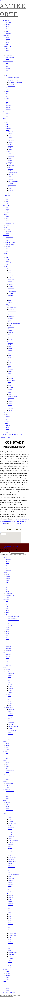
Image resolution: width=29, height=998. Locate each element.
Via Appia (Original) (12, 717)
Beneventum (11, 722)
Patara (9, 920)
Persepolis (8, 656)
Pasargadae (8, 654)
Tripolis (10, 962)
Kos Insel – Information (13, 616)
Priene (9, 927)
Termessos (10, 958)
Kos (6, 614)
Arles (7, 585)
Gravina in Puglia (12, 730)
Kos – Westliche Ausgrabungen (15, 622)
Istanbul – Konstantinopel (14, 874)
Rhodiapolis (11, 929)
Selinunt (10, 686)
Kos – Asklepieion (12, 618)
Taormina (10, 688)
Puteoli (9, 705)
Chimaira (10, 851)
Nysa (9, 916)
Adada (9, 817)
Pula (7, 753)
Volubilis (8, 785)
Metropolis (10, 905)
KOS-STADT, (17, 519)
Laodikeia (10, 897)
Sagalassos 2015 (12, 933)
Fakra (7, 768)
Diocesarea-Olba (12, 857)
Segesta (10, 684)
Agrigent (10, 675)
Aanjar (7, 762)
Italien (4, 667)
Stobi (7, 794)
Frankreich (5, 584)
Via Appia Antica (9, 707)
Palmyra (7, 806)
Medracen (8, 578)
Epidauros (8, 606)
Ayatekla (10, 848)
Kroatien (5, 751)
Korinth (7, 612)
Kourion (7, 984)
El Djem (7, 971)
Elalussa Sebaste (12, 861)
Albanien (5, 557)
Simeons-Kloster (9, 810)
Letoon (10, 899)
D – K (7, 853)
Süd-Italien (8, 694)
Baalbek (7, 766)
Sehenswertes (9, 650)
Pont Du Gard (9, 593)
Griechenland (6, 599)
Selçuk (9, 939)
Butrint (7, 563)
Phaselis (10, 926)
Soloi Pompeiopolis (12, 952)
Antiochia (10, 834)
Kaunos (10, 882)
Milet (9, 908)
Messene (7, 627)
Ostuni (9, 737)
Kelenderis (10, 884)
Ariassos (10, 838)
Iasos (9, 870)
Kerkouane (8, 975)
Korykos (10, 889)
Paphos (7, 986)
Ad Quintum (8, 559)
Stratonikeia (11, 954)
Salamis (7, 988)
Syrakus (10, 690)
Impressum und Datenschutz (10, 546)
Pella (7, 635)
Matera (9, 732)
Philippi (7, 639)
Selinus (10, 945)
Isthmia (7, 610)
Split (7, 756)
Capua (9, 696)
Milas (9, 907)
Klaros (9, 888)
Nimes (7, 589)
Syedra (9, 950)
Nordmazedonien (6, 789)
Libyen (4, 774)
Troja (9, 964)
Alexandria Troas (12, 823)
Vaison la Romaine (10, 595)
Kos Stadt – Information (13, 620)
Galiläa (7, 663)
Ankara (10, 829)
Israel (4, 660)
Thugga (7, 977)
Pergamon (10, 924)
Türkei (4, 813)
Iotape (9, 872)
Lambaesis (8, 576)
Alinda (9, 825)
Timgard (7, 580)
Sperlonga (10, 715)
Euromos (10, 865)
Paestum (10, 701)
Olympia (7, 633)
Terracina (10, 713)
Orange (7, 591)
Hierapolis (10, 869)
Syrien (4, 800)
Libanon (4, 760)
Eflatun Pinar (11, 859)
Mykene (7, 629)
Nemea (7, 631)
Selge (9, 941)
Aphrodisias (11, 836)
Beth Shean (8, 665)
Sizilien (7, 671)
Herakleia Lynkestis (10, 791)
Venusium (10, 728)
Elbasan (7, 568)
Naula (9, 912)
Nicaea (9, 914)
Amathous (8, 983)
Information (11, 673)
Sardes (9, 937)
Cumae (10, 698)
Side (9, 946)
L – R (7, 893)
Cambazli (10, 850)
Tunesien (5, 969)
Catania (10, 679)
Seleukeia (10, 943)
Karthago (8, 973)
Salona (7, 755)
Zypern (4, 981)
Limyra (10, 901)
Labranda (10, 895)
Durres (7, 566)
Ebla (7, 804)
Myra (9, 910)
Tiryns (7, 644)
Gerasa (7, 745)
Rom (9, 711)
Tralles (9, 960)
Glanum (7, 587)
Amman (7, 743)
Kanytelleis (10, 880)
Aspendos (10, 844)
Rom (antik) (8, 669)
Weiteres (7, 597)
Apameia (8, 802)
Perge (9, 922)
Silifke (9, 948)
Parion (9, 918)
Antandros (10, 832)
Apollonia (8, 561)
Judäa (7, 661)
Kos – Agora (11, 623)
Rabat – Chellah (9, 783)
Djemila (7, 574)
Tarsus (9, 956)
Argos (7, 601)
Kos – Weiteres (11, 625)
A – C (7, 815)
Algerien (5, 572)
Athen (7, 603)
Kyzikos (10, 891)
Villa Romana (11, 682)
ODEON (19, 521)
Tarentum (10, 734)
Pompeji (10, 703)
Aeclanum (10, 724)
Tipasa (7, 582)
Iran (4, 652)
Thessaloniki (8, 646)
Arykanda (10, 842)
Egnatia (10, 739)
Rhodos (7, 637)
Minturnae (10, 718)
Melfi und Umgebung (13, 726)
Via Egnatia (8, 570)
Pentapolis (8, 775)
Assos (9, 846)
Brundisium (11, 736)
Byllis (7, 565)
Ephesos (10, 863)
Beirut (7, 764)
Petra (7, 747)
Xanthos (10, 967)
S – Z (7, 931)
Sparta (7, 641)
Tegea (7, 642)
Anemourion (11, 827)
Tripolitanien (8, 777)
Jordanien (5, 741)
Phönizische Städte (10, 770)
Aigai (9, 819)
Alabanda (10, 821)
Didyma (10, 855)
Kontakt (5, 547)
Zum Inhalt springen (4, 0)
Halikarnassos (11, 867)
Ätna (9, 677)
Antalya (10, 831)
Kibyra (9, 886)
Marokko (5, 781)
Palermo (10, 680)
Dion (7, 604)
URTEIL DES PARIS (15, 523)
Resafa (7, 808)
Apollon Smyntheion (13, 840)
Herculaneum (11, 699)
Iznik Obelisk (11, 878)
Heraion (7, 608)
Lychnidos (8, 793)
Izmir (9, 876)
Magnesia (10, 903)
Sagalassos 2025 (12, 935)
